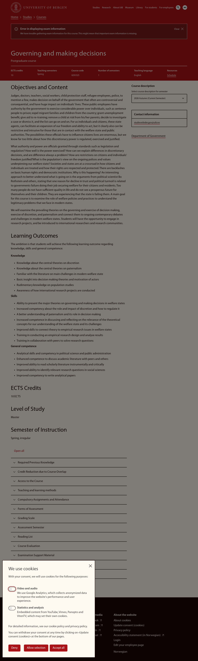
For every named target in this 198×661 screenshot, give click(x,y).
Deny (14, 648)
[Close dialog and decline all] (90, 564)
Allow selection (36, 648)
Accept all (59, 648)
